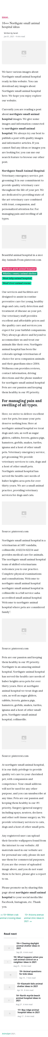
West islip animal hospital (17, 278)
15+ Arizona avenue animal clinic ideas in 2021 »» (34, 918)
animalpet (6, 1033)
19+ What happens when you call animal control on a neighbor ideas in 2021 (28, 959)
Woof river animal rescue (17, 283)
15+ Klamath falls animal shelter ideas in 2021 (30, 985)
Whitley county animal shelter (19, 273)
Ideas (5, 17)
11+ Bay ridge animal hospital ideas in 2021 (29, 1011)
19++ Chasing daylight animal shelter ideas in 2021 (28, 946)
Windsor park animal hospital (19, 268)
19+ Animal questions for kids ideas (30, 972)
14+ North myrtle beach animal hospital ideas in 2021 (28, 998)
